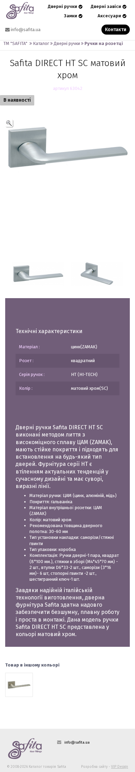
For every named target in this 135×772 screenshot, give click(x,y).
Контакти (115, 30)
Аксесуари (109, 15)
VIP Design (119, 767)
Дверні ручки (62, 6)
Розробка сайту (94, 767)
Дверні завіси (106, 6)
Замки (70, 15)
